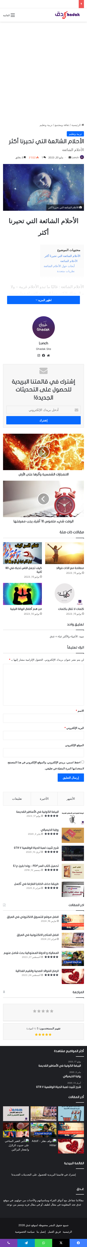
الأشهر (71, 799)
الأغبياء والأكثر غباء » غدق (64, 636)
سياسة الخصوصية (25, 1231)
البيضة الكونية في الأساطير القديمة (37, 811)
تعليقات (17, 799)
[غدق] (68, 15)
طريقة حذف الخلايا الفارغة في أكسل (36, 883)
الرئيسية (76, 125)
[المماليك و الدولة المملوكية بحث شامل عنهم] (73, 958)
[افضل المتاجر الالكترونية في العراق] (73, 940)
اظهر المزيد (44, 300)
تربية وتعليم (46, 125)
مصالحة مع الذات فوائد (70, 568)
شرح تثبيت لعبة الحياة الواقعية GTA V (36, 847)
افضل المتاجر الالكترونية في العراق (38, 934)
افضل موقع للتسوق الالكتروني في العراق (33, 916)
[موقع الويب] (48, 355)
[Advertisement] (43, 69)
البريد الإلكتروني (74, 727)
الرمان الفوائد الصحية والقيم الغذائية (37, 970)
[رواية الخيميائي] (73, 835)
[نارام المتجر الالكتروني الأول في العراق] (16, 1113)
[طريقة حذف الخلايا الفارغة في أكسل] (73, 889)
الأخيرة (44, 799)
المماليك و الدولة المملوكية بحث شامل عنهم (31, 952)
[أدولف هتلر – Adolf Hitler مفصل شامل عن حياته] (43, 1146)
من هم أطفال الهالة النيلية (26, 608)
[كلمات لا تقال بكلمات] (64, 594)
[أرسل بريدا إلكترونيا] (70, 157)
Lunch (75, 157)
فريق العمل (54, 1231)
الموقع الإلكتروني (74, 745)
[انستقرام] (38, 355)
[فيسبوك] (43, 355)
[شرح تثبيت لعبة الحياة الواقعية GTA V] (73, 853)
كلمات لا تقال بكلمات (71, 608)
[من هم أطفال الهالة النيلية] (22, 594)
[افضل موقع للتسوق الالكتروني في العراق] (73, 922)
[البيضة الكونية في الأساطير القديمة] (73, 817)
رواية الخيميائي (50, 829)
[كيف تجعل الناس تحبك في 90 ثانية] (22, 553)
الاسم (80, 710)
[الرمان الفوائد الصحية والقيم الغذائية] (73, 976)
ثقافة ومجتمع (62, 125)
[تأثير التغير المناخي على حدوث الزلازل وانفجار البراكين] (16, 1146)
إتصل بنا (41, 1231)
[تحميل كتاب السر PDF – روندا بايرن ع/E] (73, 871)
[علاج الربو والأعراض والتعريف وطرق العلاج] (16, 1130)
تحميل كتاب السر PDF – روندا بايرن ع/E (36, 865)
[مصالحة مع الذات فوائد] (64, 553)
